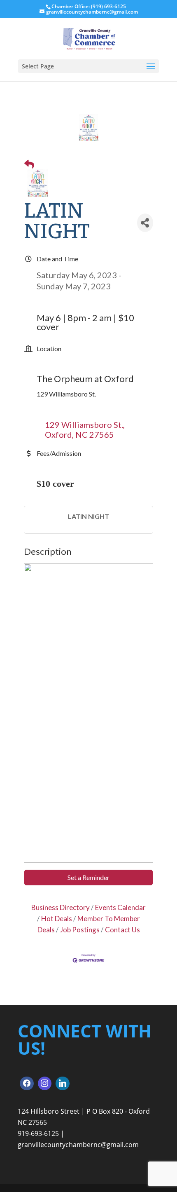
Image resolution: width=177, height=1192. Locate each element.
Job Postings (80, 929)
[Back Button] (29, 163)
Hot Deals (56, 918)
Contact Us (122, 929)
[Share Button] (145, 223)
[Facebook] (27, 1084)
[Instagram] (45, 1084)
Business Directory (60, 907)
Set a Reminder (88, 877)
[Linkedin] (63, 1084)
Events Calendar (120, 907)
